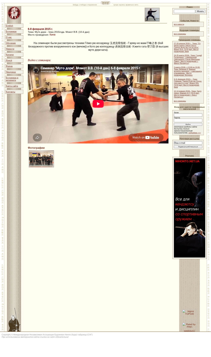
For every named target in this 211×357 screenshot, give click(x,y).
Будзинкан (11, 31)
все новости (179, 24)
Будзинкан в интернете (12, 79)
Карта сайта (12, 86)
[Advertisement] (189, 281)
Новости (10, 49)
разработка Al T (189, 331)
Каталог (10, 54)
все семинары (180, 34)
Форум (9, 66)
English (9, 25)
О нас (9, 37)
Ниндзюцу (11, 72)
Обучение (11, 43)
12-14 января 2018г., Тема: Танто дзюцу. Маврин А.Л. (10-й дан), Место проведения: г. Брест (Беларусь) (187, 94)
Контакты (10, 92)
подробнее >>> (194, 133)
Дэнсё (9, 60)
